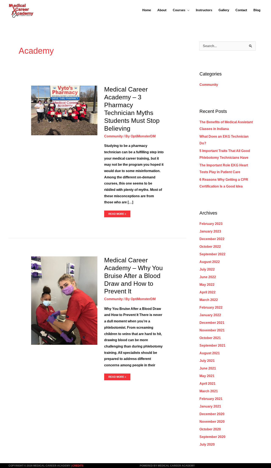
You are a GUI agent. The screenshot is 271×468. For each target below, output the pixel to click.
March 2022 (208, 300)
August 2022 (209, 262)
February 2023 (211, 224)
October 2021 (210, 338)
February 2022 (211, 307)
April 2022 (207, 292)
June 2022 (207, 277)
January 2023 (210, 231)
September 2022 (212, 254)
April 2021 (207, 383)
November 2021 (212, 330)
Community (113, 136)
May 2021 (206, 376)
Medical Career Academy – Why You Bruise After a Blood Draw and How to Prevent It (133, 276)
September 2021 (212, 345)
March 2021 (208, 391)
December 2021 (211, 322)
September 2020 (212, 437)
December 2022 (211, 239)
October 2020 (210, 429)
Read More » (117, 213)
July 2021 (207, 361)
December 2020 (211, 414)
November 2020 (212, 421)
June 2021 (207, 368)
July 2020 (207, 444)
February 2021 (211, 399)
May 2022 (206, 284)
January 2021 (210, 406)
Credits (77, 465)
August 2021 (209, 353)
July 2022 (207, 269)
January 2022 (210, 315)
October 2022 (210, 246)
